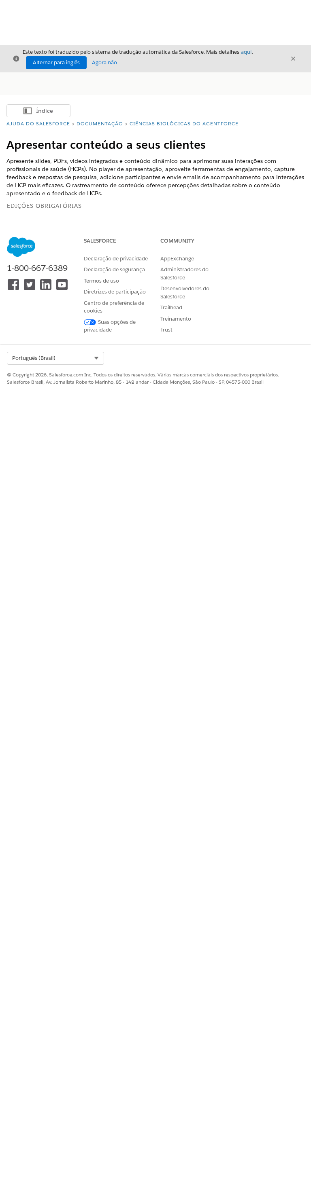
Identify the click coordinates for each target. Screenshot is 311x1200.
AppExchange (177, 258)
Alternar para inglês (56, 62)
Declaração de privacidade (116, 258)
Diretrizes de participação (115, 291)
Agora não (104, 62)
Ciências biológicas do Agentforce (184, 123)
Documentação (100, 123)
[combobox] (55, 358)
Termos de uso (101, 280)
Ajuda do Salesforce (38, 123)
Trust (166, 329)
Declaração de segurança (114, 269)
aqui (246, 52)
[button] (55, 358)
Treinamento (175, 318)
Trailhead (171, 307)
